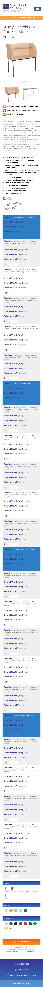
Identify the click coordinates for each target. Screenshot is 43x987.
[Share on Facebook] (4, 198)
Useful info (23, 970)
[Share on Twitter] (9, 198)
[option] (21, 62)
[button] (37, 9)
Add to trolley (23, 942)
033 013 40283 (26, 17)
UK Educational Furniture (23, 975)
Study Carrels (16, 193)
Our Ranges (23, 964)
